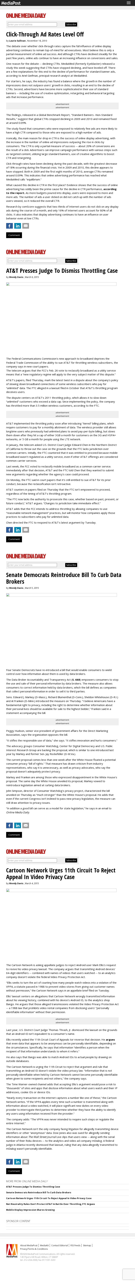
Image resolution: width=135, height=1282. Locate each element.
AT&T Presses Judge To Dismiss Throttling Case (33, 1186)
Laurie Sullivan (17, 40)
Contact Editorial (59, 1245)
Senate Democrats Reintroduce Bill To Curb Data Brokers (38, 1192)
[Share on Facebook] (9, 226)
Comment (14, 235)
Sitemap (87, 1245)
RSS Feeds (75, 1245)
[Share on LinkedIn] (17, 226)
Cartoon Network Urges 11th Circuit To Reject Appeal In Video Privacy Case (49, 1198)
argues (110, 1039)
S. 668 (76, 679)
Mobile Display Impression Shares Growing (30, 1209)
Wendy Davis (16, 277)
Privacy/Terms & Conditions (34, 1248)
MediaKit (44, 1245)
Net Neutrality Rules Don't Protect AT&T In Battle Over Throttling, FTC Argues (50, 1204)
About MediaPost (28, 1245)
